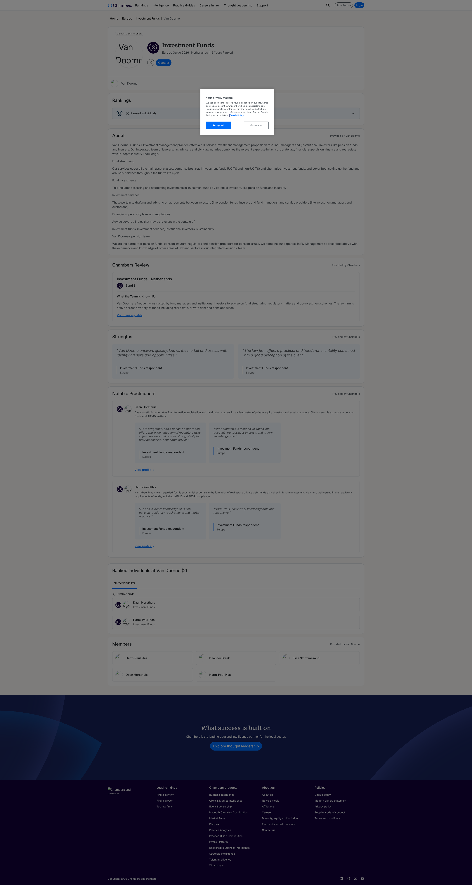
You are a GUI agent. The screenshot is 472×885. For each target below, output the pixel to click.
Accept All (218, 125)
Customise (256, 125)
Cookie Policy (237, 115)
